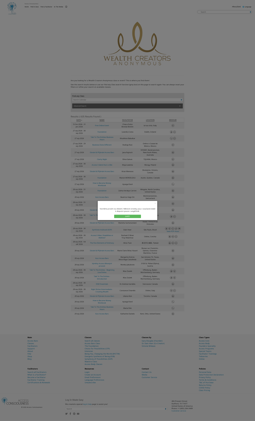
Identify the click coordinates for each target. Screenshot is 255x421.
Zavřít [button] (127, 216)
